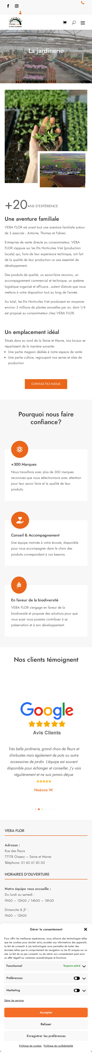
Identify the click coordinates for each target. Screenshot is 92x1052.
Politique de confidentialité (58, 1046)
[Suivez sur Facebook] (8, 6)
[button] (85, 929)
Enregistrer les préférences (46, 1036)
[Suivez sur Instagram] (16, 6)
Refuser (46, 1024)
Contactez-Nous (46, 384)
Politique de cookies (30, 1046)
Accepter (46, 1012)
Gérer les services (14, 1000)
